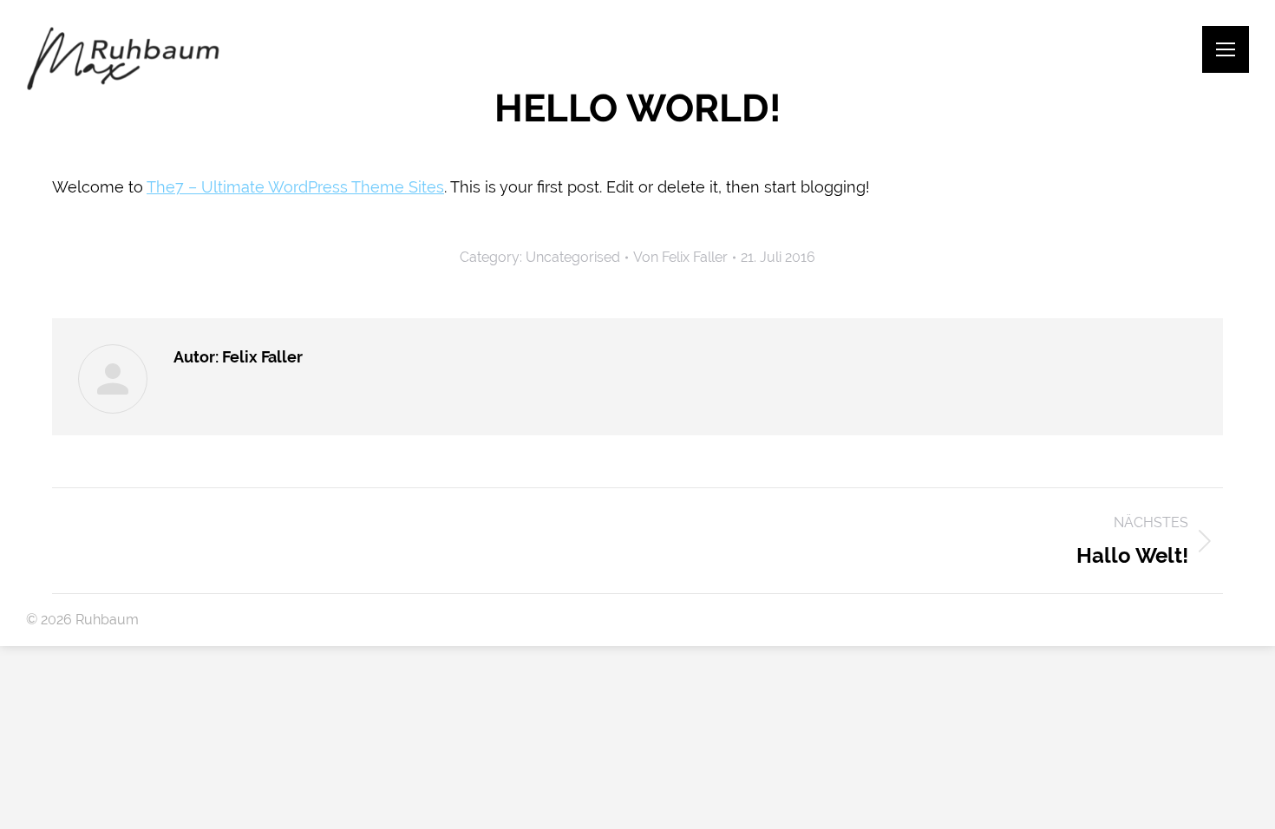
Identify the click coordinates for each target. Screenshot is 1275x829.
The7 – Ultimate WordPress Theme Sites (295, 187)
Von (680, 257)
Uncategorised (573, 257)
